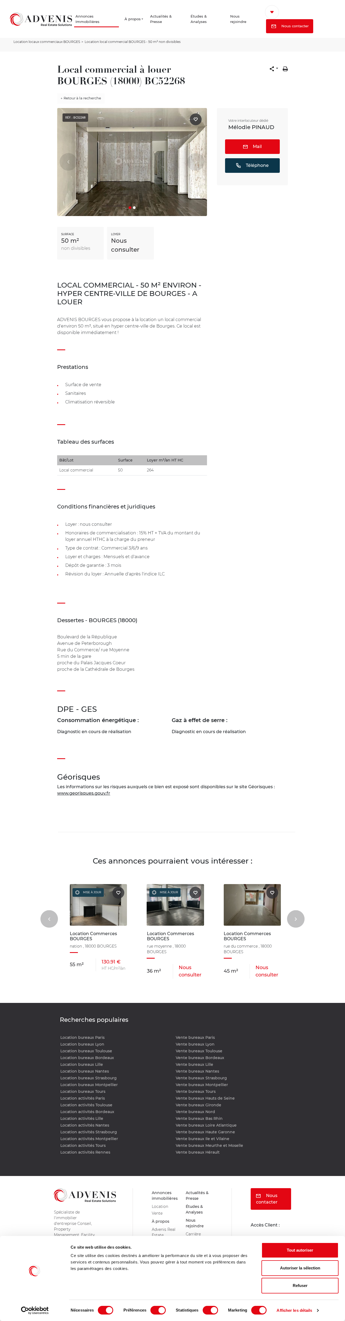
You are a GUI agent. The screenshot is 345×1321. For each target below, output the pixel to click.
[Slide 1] (130, 208)
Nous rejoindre (242, 19)
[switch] (158, 1310)
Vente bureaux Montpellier (202, 1084)
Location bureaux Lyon (82, 1044)
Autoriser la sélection (300, 1268)
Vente (158, 1216)
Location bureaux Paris (82, 1037)
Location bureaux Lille (81, 1064)
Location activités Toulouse (86, 1105)
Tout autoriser (300, 1250)
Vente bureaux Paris (195, 1037)
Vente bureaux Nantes (197, 1071)
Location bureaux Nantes (84, 1071)
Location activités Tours (83, 1145)
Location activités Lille (81, 1118)
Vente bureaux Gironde (198, 1105)
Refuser (300, 1285)
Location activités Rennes (85, 1152)
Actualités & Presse (167, 19)
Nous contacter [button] (299, 26)
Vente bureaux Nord (195, 1111)
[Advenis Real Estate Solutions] (41, 19)
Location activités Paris (82, 1098)
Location (161, 1208)
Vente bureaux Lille (194, 1064)
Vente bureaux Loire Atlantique (206, 1125)
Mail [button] (257, 146)
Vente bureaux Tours (196, 1091)
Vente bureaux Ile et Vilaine (202, 1138)
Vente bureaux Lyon (195, 1044)
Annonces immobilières (165, 1196)
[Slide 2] (134, 208)
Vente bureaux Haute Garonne (205, 1132)
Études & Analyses (203, 19)
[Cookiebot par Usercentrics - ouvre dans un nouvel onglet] (34, 1310)
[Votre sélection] (279, 12)
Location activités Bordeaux (87, 1111)
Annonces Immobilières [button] (89, 19)
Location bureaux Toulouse (86, 1051)
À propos (133, 19)
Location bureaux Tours (82, 1091)
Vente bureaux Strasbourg (201, 1078)
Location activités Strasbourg (88, 1132)
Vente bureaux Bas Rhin (199, 1118)
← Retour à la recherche (81, 98)
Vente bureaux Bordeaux (200, 1057)
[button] (274, 69)
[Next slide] (296, 919)
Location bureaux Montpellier (89, 1084)
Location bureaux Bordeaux (87, 1057)
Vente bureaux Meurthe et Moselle (209, 1145)
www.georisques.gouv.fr (83, 793)
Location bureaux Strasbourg (88, 1078)
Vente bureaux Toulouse (199, 1051)
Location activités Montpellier (89, 1138)
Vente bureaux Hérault (198, 1152)
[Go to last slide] (49, 919)
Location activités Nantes (84, 1125)
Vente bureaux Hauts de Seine (205, 1098)
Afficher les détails (294, 1310)
